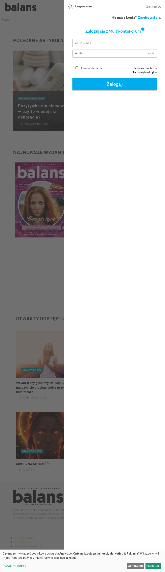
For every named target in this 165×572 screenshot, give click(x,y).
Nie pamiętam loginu (144, 72)
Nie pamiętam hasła (145, 68)
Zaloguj (115, 84)
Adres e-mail (83, 43)
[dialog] (82, 561)
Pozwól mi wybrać (14, 565)
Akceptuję (153, 565)
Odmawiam (135, 565)
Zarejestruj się (149, 17)
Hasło (79, 53)
